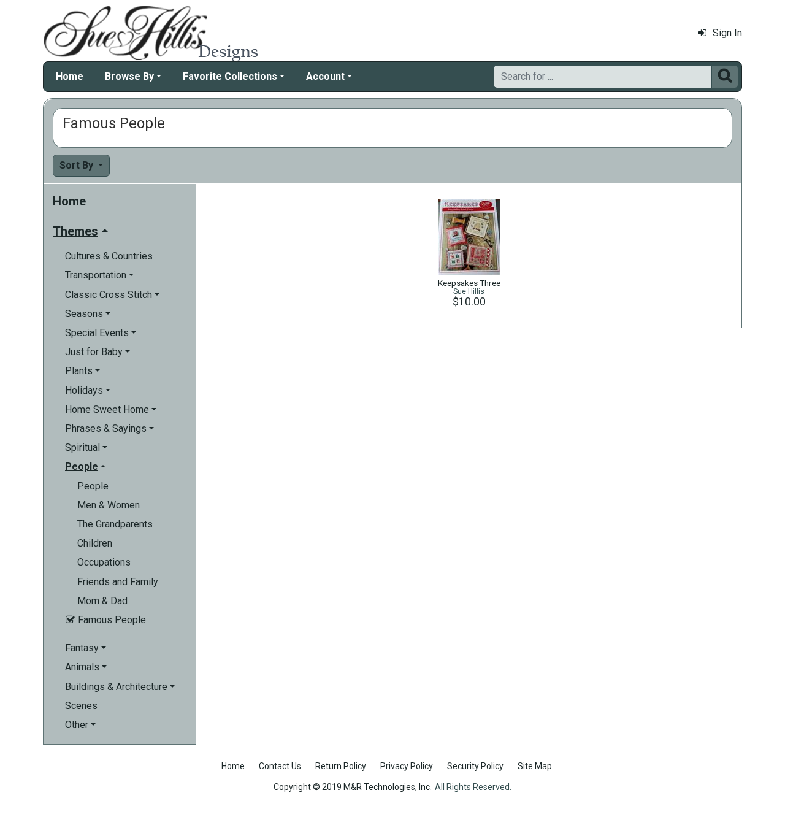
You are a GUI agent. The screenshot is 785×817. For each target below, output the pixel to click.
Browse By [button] (129, 76)
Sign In (727, 33)
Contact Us (280, 766)
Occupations (104, 562)
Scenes (81, 706)
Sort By (77, 165)
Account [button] (325, 76)
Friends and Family (117, 582)
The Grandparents (115, 524)
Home (69, 76)
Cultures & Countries (109, 256)
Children (94, 543)
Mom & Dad (102, 601)
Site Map (535, 766)
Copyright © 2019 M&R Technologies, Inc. (353, 787)
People (93, 486)
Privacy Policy (406, 766)
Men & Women (108, 505)
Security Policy (475, 766)
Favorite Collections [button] (230, 76)
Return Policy (340, 766)
